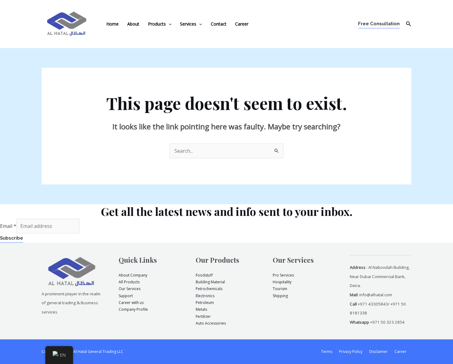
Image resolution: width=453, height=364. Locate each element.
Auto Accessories (211, 323)
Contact (218, 24)
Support (126, 295)
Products (157, 24)
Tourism (280, 288)
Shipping (280, 295)
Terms (326, 351)
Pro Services (283, 275)
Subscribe (11, 238)
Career (241, 24)
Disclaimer (378, 351)
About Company (133, 275)
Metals (201, 309)
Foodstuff (204, 275)
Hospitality (282, 282)
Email (8, 226)
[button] (168, 24)
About (133, 24)
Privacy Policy (350, 351)
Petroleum (205, 302)
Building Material (210, 282)
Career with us (131, 302)
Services (188, 24)
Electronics (205, 295)
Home (112, 24)
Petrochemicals (209, 288)
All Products (129, 282)
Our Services (130, 288)
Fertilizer (203, 316)
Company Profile (133, 309)
